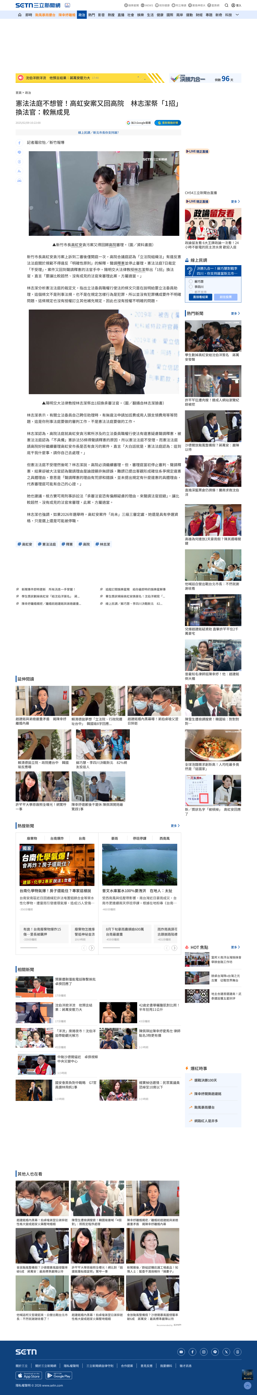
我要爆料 (166, 1365)
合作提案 (127, 1365)
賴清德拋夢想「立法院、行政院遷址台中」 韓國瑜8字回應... (96, 721)
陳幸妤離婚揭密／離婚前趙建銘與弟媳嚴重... (51, 604)
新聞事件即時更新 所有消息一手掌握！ (49, 589)
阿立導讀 (181, 5)
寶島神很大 (198, 5)
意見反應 (147, 1365)
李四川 (199, 286)
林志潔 (139, 269)
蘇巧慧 (199, 281)
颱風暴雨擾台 (45, 14)
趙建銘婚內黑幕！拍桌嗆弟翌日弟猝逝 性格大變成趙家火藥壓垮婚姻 (42, 1222)
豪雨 (114, 838)
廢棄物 (32, 838)
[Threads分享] (19, 161)
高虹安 (76, 244)
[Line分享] (19, 152)
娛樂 (140, 14)
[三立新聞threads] (237, 1352)
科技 (228, 14)
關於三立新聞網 (45, 1365)
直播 (121, 14)
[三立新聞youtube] (181, 1352)
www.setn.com (52, 1385)
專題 (209, 14)
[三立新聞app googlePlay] (59, 1375)
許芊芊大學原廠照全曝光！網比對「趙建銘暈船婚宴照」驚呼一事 (97, 1269)
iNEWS (149, 5)
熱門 (91, 14)
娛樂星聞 (133, 5)
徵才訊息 (186, 1365)
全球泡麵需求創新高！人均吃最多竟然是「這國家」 (212, 766)
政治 (81, 14)
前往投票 (226, 296)
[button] (226, 5)
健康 (160, 14)
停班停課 (139, 838)
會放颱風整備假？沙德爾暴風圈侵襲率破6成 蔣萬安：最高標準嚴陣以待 (42, 1269)
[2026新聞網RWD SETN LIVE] (67, 5)
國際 (170, 14)
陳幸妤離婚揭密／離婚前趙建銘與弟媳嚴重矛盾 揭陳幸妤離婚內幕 (152, 1222)
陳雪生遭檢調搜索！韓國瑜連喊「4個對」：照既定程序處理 (97, 1222)
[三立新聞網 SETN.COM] (20, 15)
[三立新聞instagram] (203, 1352)
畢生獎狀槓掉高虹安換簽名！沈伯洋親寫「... (135, 596)
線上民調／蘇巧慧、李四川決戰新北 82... (134, 604)
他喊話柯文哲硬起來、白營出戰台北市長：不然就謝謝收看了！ (42, 1317)
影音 (101, 14)
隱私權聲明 (71, 1365)
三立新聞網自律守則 (99, 1365)
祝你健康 (164, 5)
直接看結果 (200, 296)
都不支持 (201, 292)
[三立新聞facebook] (192, 1352)
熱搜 (111, 14)
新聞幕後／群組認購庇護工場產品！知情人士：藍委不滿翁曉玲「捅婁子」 (152, 1269)
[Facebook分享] (19, 142)
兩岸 (179, 14)
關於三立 (22, 1365)
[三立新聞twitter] (226, 1352)
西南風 (165, 838)
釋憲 (121, 263)
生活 (150, 14)
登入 (238, 5)
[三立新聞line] (215, 1352)
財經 (199, 14)
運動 (189, 14)
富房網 (215, 5)
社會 (130, 14)
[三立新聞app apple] (29, 1375)
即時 (28, 14)
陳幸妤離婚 (67, 14)
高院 (112, 244)
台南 (82, 838)
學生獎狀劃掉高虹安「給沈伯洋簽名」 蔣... (51, 596)
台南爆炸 (57, 838)
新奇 (218, 14)
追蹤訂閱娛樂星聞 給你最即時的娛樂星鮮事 (136, 589)
